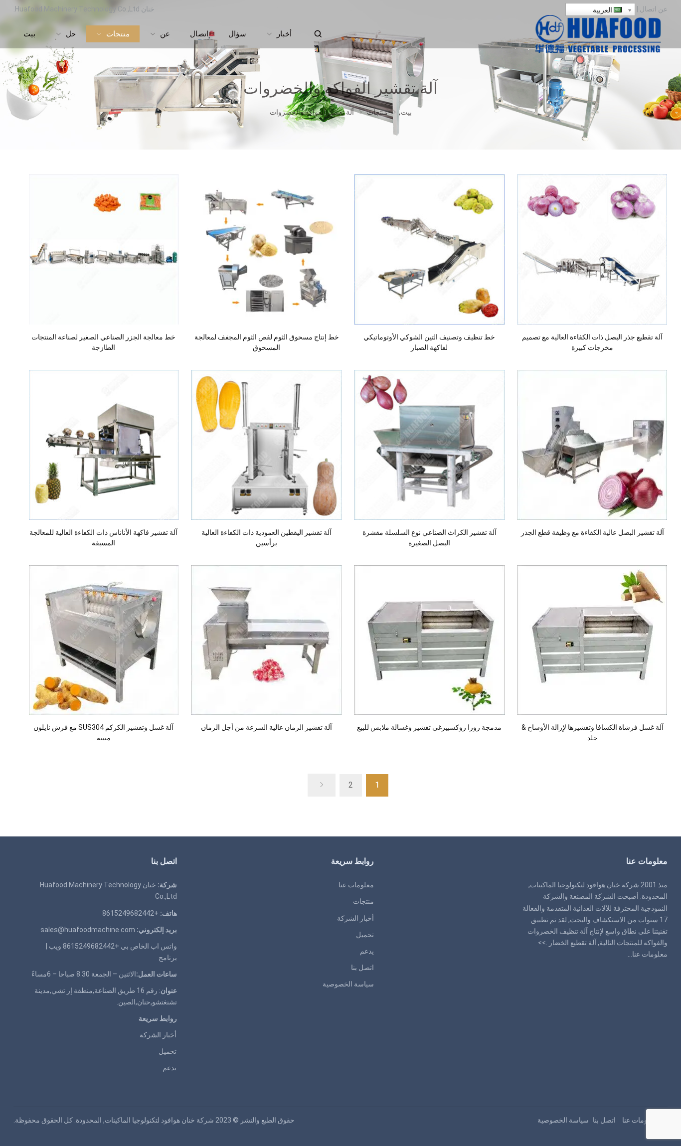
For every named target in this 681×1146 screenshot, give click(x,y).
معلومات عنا (650, 954)
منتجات (363, 901)
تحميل (365, 935)
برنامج (168, 958)
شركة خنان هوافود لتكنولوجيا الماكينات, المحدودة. (144, 1120)
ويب (55, 946)
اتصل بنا (362, 968)
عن (663, 9)
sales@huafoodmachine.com (87, 930)
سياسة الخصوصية (348, 984)
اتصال (648, 9)
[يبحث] (318, 34)
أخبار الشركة (355, 918)
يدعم (367, 951)
